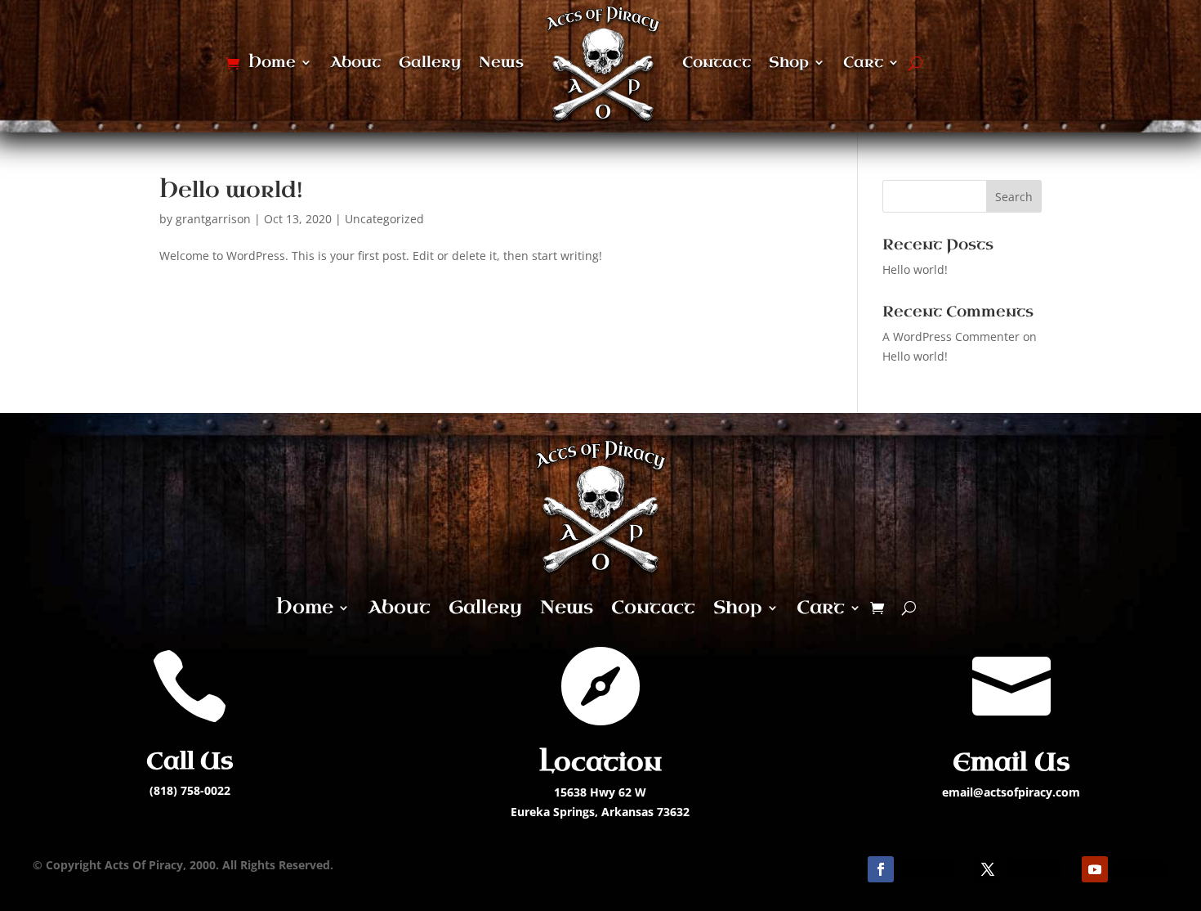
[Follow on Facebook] (881, 869)
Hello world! (230, 190)
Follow (927, 868)
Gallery (430, 62)
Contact (716, 62)
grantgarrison (213, 219)
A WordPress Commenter (951, 336)
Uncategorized (384, 219)
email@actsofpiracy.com (1011, 792)
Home (272, 62)
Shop (789, 62)
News (501, 62)
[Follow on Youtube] (1095, 869)
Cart (863, 62)
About (355, 62)
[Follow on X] (988, 869)
